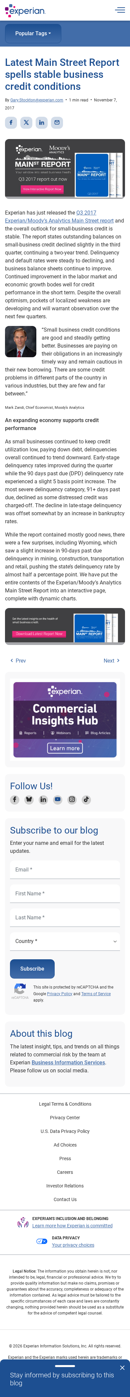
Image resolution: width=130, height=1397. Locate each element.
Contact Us (65, 1199)
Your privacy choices (73, 1245)
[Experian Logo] (25, 10)
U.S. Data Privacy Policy (65, 1131)
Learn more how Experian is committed (72, 1225)
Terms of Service (96, 994)
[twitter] (26, 123)
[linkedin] (42, 123)
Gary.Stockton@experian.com (36, 100)
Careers (65, 1172)
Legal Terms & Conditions (65, 1104)
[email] (57, 123)
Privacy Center (65, 1117)
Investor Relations (65, 1185)
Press (65, 1158)
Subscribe (32, 969)
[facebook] (11, 123)
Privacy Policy (59, 994)
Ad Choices (65, 1145)
